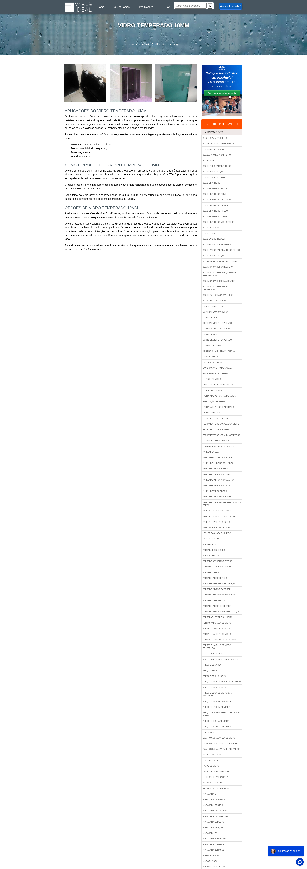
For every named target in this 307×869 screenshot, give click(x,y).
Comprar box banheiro (215, 312)
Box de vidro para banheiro (217, 244)
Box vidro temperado (214, 301)
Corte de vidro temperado (217, 340)
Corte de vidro (211, 334)
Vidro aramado (211, 855)
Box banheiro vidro (213, 149)
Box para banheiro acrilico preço (221, 261)
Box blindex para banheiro (217, 166)
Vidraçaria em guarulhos (216, 816)
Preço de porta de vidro (216, 721)
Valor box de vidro (213, 783)
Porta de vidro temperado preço (221, 612)
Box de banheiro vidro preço (218, 222)
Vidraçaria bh (210, 794)
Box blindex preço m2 (214, 177)
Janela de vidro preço (215, 491)
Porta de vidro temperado (217, 606)
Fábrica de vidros (212, 390)
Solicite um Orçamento (222, 124)
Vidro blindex (210, 861)
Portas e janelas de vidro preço (220, 640)
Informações (146, 7)
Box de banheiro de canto (217, 200)
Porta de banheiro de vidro (217, 561)
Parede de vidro (211, 539)
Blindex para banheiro (215, 138)
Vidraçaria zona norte (215, 844)
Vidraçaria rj (210, 833)
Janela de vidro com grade (217, 474)
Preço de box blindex (214, 676)
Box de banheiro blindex (216, 194)
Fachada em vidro (212, 413)
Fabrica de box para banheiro (218, 385)
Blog (167, 7)
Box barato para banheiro (217, 155)
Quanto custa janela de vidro (219, 738)
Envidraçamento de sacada (217, 368)
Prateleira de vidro (213, 654)
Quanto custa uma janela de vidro (221, 749)
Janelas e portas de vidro (217, 528)
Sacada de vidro (211, 760)
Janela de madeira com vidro (218, 463)
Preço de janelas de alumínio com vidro (221, 714)
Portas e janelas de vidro (217, 634)
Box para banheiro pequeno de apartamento (219, 274)
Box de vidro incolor (214, 239)
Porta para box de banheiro (217, 617)
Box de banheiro (211, 183)
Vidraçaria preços (213, 827)
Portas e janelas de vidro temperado (217, 646)
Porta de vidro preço (214, 600)
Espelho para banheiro (215, 373)
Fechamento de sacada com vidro (221, 424)
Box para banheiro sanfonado (219, 281)
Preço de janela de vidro (216, 707)
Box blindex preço (213, 172)
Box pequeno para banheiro (218, 295)
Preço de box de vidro (215, 687)
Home (101, 8)
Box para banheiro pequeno (218, 267)
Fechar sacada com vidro (216, 441)
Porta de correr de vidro (217, 567)
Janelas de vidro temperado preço (222, 516)
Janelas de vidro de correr (218, 511)
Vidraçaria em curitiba (215, 811)
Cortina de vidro (212, 345)
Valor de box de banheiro (216, 788)
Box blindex (209, 160)
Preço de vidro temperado (217, 727)
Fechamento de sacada (215, 418)
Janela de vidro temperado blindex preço (222, 503)
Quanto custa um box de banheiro (221, 743)
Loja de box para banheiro (217, 533)
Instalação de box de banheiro (219, 446)
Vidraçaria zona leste (214, 839)
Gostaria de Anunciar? (230, 6)
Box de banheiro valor (215, 216)
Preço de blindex (212, 665)
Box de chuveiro (211, 228)
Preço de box (210, 670)
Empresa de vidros (213, 362)
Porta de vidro (211, 572)
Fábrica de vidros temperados (219, 396)
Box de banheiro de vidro (216, 205)
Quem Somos (122, 7)
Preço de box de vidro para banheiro (217, 694)
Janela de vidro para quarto (218, 480)
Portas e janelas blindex (216, 628)
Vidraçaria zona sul (213, 850)
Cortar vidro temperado (216, 329)
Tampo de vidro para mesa (216, 771)
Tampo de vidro (211, 766)
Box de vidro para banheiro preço (221, 250)
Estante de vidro (212, 379)
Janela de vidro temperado (217, 497)
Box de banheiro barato (215, 188)
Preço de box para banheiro (218, 701)
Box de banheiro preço (215, 211)
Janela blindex (211, 452)
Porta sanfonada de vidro (217, 623)
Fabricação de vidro (214, 401)
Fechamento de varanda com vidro (221, 435)
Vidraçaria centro (213, 805)
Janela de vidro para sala (216, 485)
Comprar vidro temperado (217, 323)
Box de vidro (209, 233)
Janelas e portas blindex (216, 522)
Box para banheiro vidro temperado (216, 288)
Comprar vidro (211, 317)
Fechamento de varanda (216, 429)
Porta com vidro (211, 556)
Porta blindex (210, 544)
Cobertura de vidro (213, 306)
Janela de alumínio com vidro (218, 457)
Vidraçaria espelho (213, 822)
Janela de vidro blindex (215, 469)
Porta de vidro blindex (215, 578)
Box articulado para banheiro (219, 144)
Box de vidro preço (213, 256)
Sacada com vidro (212, 755)
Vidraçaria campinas (214, 799)
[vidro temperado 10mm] (85, 83)
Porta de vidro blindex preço (219, 584)
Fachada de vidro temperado (218, 407)
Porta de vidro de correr (217, 589)
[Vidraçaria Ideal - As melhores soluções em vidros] (78, 7)
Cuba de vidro (210, 357)
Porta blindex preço (214, 550)
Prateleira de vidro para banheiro (221, 659)
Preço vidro (209, 732)
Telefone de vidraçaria (215, 777)
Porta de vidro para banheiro (219, 595)
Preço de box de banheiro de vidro (222, 682)
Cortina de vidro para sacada (219, 351)
